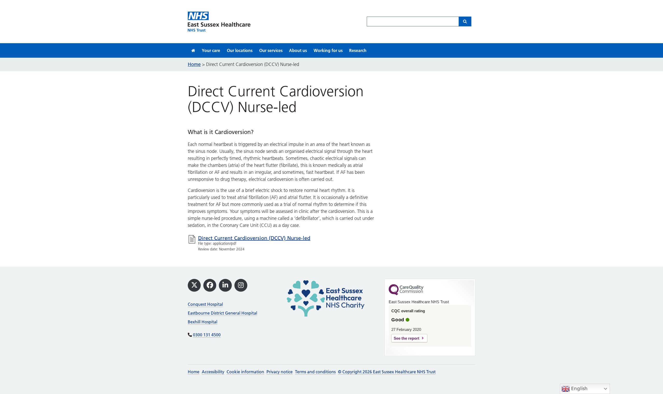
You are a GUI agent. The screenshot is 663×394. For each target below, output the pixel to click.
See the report (406, 338)
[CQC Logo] (406, 294)
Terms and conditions (315, 371)
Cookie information (245, 371)
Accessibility (213, 371)
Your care (211, 50)
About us (298, 50)
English (579, 388)
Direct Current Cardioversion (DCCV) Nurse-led (254, 238)
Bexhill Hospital (202, 321)
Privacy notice (279, 371)
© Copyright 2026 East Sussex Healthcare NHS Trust (387, 371)
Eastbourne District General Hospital (222, 313)
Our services (271, 50)
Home (193, 371)
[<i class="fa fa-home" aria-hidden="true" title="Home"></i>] (193, 50)
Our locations (240, 50)
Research (357, 50)
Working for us (328, 50)
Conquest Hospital (205, 304)
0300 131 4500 (207, 334)
